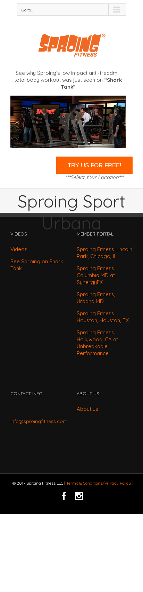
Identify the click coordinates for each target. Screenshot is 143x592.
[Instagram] (79, 496)
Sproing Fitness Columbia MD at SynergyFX (96, 275)
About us (87, 409)
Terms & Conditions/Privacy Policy (98, 483)
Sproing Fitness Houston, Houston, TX (103, 317)
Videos (18, 249)
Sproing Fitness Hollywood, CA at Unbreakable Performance (97, 342)
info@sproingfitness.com (38, 421)
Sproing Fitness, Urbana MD (96, 297)
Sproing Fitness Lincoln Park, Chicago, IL (104, 252)
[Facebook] (64, 496)
